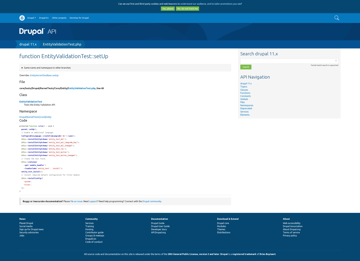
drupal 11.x (28, 44)
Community (91, 219)
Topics (243, 86)
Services (244, 111)
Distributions (223, 232)
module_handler (37, 165)
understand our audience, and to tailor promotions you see (210, 4)
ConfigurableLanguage (31, 136)
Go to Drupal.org (22, 18)
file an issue (76, 201)
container (32, 162)
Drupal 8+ (44, 18)
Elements (245, 114)
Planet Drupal (26, 223)
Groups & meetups (94, 235)
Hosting (89, 229)
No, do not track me (187, 8)
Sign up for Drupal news (31, 229)
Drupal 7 (31, 18)
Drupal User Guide (160, 226)
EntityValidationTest (30, 101)
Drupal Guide (157, 223)
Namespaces (246, 105)
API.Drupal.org (158, 232)
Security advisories (29, 232)
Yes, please (167, 8)
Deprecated (246, 108)
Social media (25, 226)
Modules (221, 226)
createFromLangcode (52, 136)
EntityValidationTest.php (62, 44)
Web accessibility (291, 223)
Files (242, 102)
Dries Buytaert (268, 254)
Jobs (21, 235)
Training (89, 226)
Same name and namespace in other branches (47, 67)
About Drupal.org (292, 229)
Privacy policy (290, 235)
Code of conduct (94, 242)
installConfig (34, 178)
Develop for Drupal (79, 18)
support (93, 201)
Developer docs (159, 229)
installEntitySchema (37, 139)
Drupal (224, 254)
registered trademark (244, 254)
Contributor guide (94, 232)
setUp (31, 129)
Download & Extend (227, 219)
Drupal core (223, 223)
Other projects (59, 18)
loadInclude (30, 168)
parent (24, 129)
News (22, 219)
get (26, 165)
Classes (244, 90)
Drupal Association (292, 226)
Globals (244, 99)
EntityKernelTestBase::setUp (44, 75)
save (71, 136)
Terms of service (291, 232)
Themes (221, 229)
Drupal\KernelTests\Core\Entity (35, 117)
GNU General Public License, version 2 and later (193, 254)
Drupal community (151, 201)
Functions (245, 93)
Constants (245, 96)
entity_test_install (30, 172)
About (286, 219)
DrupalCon (90, 238)
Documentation (159, 219)
